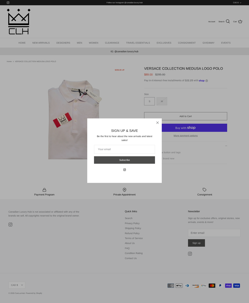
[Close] (157, 122)
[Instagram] (124, 169)
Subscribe (124, 160)
